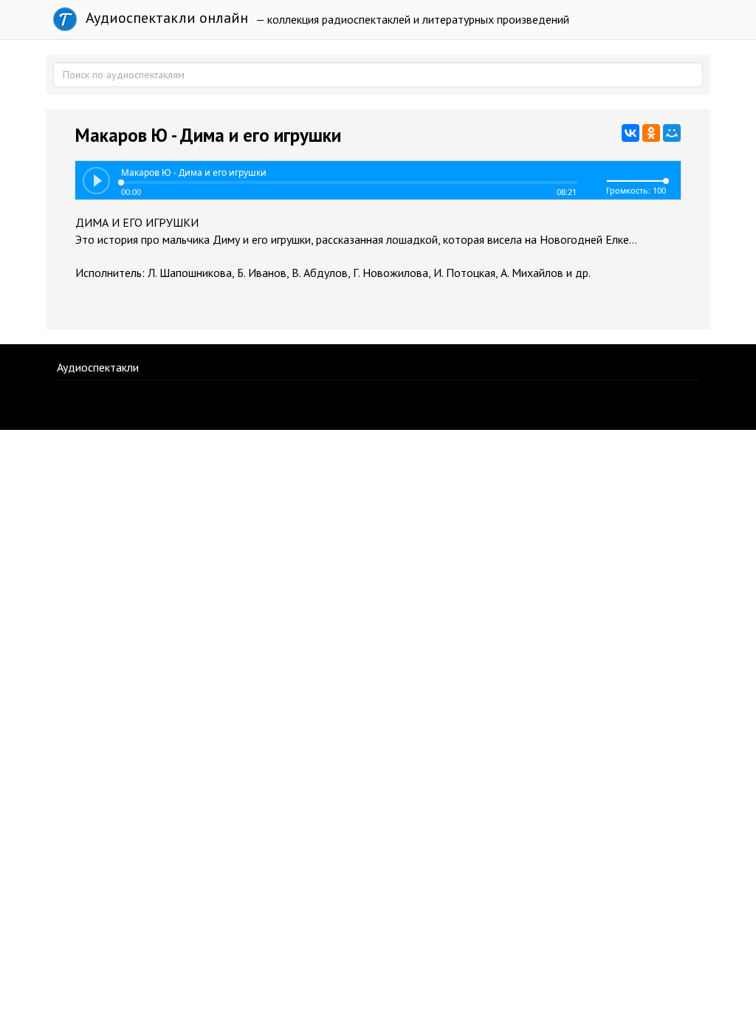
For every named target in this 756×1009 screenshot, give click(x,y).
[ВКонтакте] (630, 133)
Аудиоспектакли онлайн (165, 17)
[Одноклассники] (651, 133)
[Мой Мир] (672, 133)
